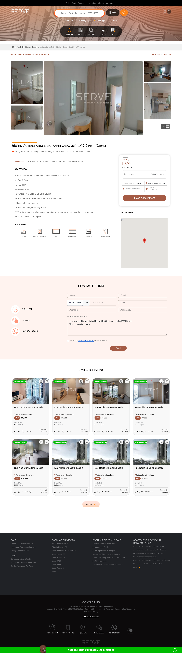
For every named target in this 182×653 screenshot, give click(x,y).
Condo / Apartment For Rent (22, 559)
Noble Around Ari (58, 557)
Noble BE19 (56, 561)
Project (103, 34)
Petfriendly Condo (99, 561)
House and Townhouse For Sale (23, 547)
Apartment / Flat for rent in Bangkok (106, 554)
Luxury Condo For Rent (101, 547)
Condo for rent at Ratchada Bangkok (147, 564)
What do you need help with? (77, 317)
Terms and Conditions (86, 340)
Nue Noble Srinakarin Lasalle (30, 54)
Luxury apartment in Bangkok (104, 550)
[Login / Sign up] (169, 11)
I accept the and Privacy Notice (88, 341)
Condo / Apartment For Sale (22, 543)
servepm (130, 633)
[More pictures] (157, 101)
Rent (74, 3)
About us (91, 3)
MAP (113, 34)
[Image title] (27, 82)
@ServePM (83, 633)
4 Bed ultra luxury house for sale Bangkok (108, 557)
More (112, 3)
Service (81, 3)
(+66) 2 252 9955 (52, 633)
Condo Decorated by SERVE (103, 543)
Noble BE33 (56, 564)
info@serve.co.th (98, 633)
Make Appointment (144, 198)
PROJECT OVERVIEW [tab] (37, 161)
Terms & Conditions (91, 616)
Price (115, 21)
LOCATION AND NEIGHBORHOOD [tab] (68, 161)
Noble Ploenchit (58, 568)
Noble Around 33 (58, 554)
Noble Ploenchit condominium (145, 557)
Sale (68, 3)
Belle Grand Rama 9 (60, 543)
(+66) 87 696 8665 (68, 633)
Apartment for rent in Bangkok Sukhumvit (149, 550)
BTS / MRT (91, 34)
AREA (80, 34)
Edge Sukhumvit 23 (59, 547)
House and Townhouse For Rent (23, 562)
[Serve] (29, 12)
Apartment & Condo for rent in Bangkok (107, 564)
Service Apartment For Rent (22, 566)
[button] (47, 381)
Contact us (103, 3)
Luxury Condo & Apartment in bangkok (148, 553)
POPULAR (69, 34)
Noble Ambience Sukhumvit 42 (64, 550)
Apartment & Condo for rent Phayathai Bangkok (152, 560)
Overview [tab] (19, 161)
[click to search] (124, 12)
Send (118, 348)
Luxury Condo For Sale (20, 550)
